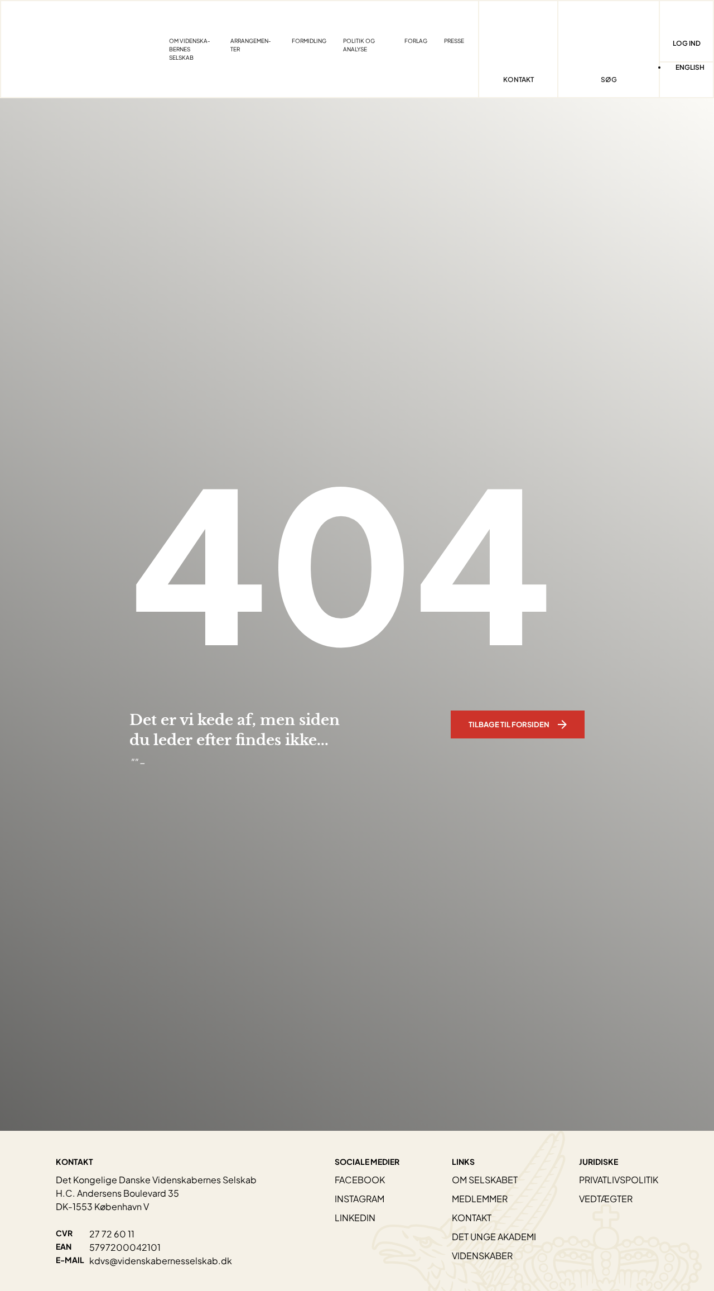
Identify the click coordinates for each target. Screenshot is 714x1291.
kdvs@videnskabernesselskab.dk (160, 1260)
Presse (454, 40)
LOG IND (687, 43)
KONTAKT (471, 1217)
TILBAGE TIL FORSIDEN (509, 724)
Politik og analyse (359, 44)
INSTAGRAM (359, 1198)
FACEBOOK (360, 1180)
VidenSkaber (482, 1255)
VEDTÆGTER (606, 1198)
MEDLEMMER (480, 1198)
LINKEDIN (355, 1217)
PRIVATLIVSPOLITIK (618, 1180)
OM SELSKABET (485, 1180)
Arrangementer (250, 44)
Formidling (309, 40)
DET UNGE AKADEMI (494, 1236)
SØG (609, 79)
